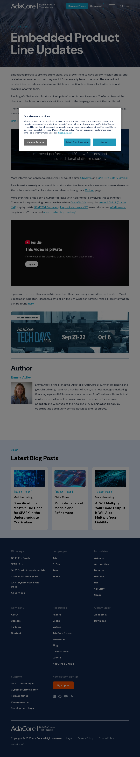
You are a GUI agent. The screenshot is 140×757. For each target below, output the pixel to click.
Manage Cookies (35, 142)
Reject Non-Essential (77, 142)
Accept (104, 142)
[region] (70, 130)
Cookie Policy (65, 132)
